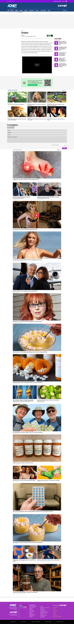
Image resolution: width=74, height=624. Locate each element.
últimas (11, 10)
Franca (54, 612)
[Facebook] (47, 36)
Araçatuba (55, 607)
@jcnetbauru (24, 605)
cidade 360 (31, 10)
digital (21, 10)
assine (49, 10)
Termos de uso (23, 621)
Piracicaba (55, 615)
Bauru (54, 608)
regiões (16, 10)
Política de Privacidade (36, 621)
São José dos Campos (57, 616)
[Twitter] (52, 36)
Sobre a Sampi (13, 621)
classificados (43, 10)
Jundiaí (54, 613)
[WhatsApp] (50, 36)
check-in (37, 10)
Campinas (55, 610)
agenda (26, 10)
